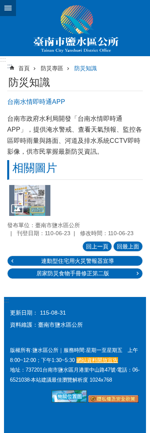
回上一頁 (97, 246)
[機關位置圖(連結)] (69, 400)
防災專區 (52, 68)
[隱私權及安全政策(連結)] (113, 400)
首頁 (24, 68)
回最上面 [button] (128, 246)
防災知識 (85, 68)
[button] (29, 200)
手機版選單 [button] (8, 8)
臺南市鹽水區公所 (75, 28)
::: (3, 59)
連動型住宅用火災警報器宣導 (77, 261)
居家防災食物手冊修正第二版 (72, 273)
